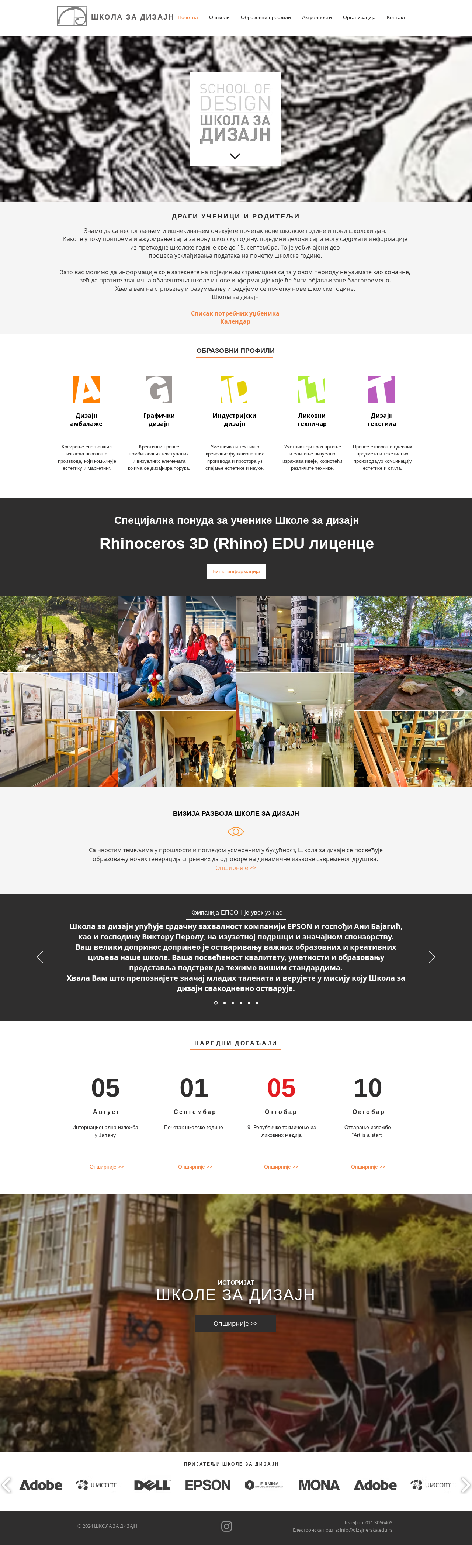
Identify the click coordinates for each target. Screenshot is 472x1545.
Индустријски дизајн (234, 420)
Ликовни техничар (312, 420)
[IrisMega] (257, 1003)
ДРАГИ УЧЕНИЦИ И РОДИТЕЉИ (236, 216)
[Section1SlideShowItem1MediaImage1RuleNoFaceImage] (224, 1003)
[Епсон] (215, 1003)
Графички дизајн (159, 420)
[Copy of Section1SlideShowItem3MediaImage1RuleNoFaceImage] (249, 1003)
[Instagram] (226, 1526)
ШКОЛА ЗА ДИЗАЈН (132, 17)
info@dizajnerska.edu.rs (366, 1530)
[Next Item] (459, 691)
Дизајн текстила (381, 420)
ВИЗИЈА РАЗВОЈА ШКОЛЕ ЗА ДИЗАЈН (236, 813)
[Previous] (40, 957)
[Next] (432, 957)
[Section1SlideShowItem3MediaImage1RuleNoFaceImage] (241, 1003)
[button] (219, 17)
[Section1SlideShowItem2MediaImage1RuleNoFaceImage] (233, 1003)
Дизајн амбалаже (86, 420)
